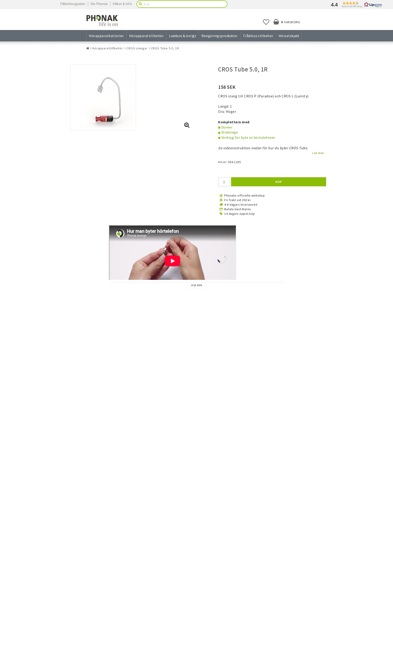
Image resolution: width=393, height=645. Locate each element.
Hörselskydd (289, 35)
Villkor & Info (122, 4)
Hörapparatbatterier (106, 35)
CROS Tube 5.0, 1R (165, 48)
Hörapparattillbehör (146, 35)
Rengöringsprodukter (220, 35)
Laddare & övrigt (182, 35)
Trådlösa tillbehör (258, 35)
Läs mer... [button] (319, 153)
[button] (355, 4)
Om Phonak (99, 4)
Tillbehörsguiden (73, 4)
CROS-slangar (137, 48)
